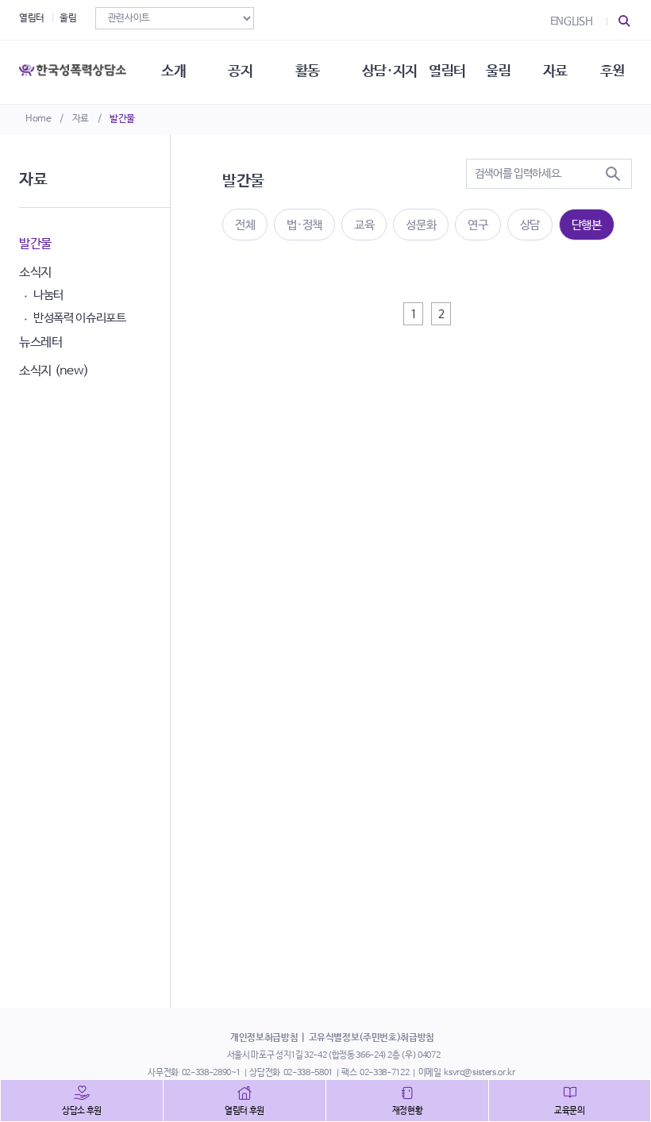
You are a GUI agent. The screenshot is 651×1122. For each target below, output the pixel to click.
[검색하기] (613, 173)
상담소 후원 (82, 1111)
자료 (80, 119)
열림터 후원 (244, 1111)
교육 (364, 225)
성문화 (421, 225)
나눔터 (48, 295)
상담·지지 (390, 71)
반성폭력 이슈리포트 (79, 318)
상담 (530, 225)
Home (38, 119)
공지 (240, 71)
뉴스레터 (41, 342)
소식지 (35, 272)
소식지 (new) (54, 370)
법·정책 (304, 225)
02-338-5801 (308, 1073)
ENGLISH (571, 21)
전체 (245, 225)
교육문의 (569, 1111)
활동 (307, 71)
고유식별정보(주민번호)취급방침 (371, 1037)
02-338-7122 (384, 1073)
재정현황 (407, 1111)
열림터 (31, 18)
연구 (477, 225)
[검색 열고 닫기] (625, 21)
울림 (68, 18)
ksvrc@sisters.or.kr (479, 1073)
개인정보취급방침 (264, 1037)
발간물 (122, 119)
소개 (173, 71)
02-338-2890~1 (211, 1073)
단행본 (587, 225)
